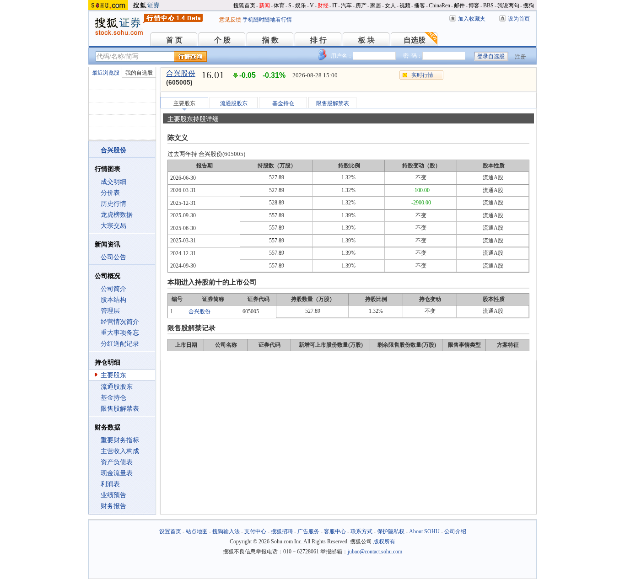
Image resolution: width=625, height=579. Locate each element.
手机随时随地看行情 (267, 19)
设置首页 (170, 531)
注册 (521, 57)
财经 (323, 5)
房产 (361, 5)
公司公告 (113, 257)
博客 (474, 5)
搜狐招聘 (282, 531)
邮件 (459, 5)
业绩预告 (113, 495)
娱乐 (300, 5)
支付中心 (255, 531)
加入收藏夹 (471, 19)
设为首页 (519, 19)
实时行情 (422, 75)
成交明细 (113, 181)
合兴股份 (180, 73)
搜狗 (528, 5)
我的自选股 (139, 73)
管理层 (110, 310)
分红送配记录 (120, 343)
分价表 (110, 192)
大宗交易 (113, 225)
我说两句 (508, 5)
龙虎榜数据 (117, 214)
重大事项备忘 (120, 332)
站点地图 (197, 531)
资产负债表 (117, 462)
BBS (488, 5)
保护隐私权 (390, 531)
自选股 (415, 40)
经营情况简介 (120, 321)
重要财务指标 (120, 440)
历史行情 (113, 203)
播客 (419, 5)
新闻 (264, 5)
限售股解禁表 (120, 408)
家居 (375, 5)
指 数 (270, 40)
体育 (279, 5)
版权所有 (384, 541)
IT (334, 5)
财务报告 (113, 506)
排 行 (318, 40)
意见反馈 (230, 19)
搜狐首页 (244, 5)
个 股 (222, 40)
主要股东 (113, 375)
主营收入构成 (120, 451)
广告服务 (308, 531)
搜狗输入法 (226, 531)
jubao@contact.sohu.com (375, 551)
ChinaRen (439, 5)
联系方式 (361, 531)
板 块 (366, 40)
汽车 (346, 5)
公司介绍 (455, 531)
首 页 (174, 40)
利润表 (110, 484)
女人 (390, 5)
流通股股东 (117, 386)
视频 (404, 5)
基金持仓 (113, 397)
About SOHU (424, 531)
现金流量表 (117, 473)
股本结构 (113, 299)
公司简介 (113, 288)
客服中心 (335, 531)
